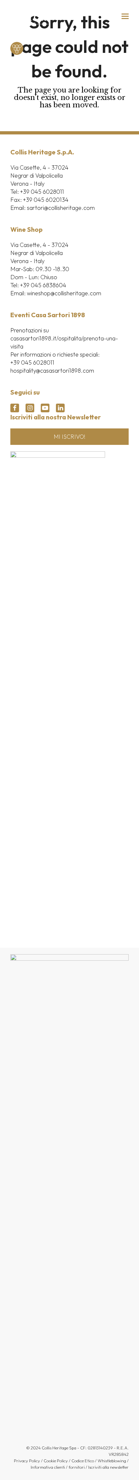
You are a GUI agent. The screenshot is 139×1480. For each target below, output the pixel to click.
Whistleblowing (112, 1460)
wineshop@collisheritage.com (64, 293)
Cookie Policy (56, 1460)
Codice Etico (82, 1460)
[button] (125, 16)
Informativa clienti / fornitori (58, 1467)
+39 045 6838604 (43, 285)
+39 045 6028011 (42, 191)
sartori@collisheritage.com (61, 207)
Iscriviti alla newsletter (108, 1467)
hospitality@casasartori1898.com (52, 370)
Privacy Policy (27, 1460)
